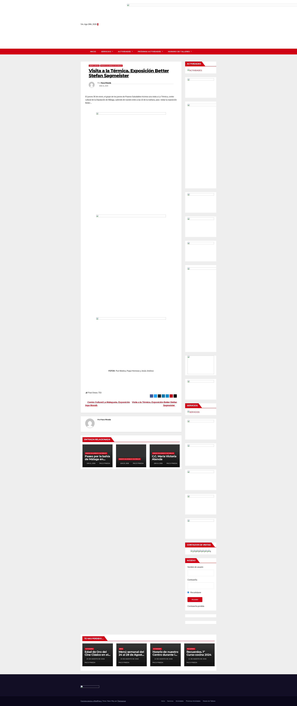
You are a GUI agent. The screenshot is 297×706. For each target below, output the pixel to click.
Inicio (93, 52)
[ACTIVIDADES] (194, 70)
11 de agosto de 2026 (197, 659)
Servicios (106, 52)
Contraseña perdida (195, 606)
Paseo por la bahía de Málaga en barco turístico (97, 459)
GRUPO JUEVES (94, 65)
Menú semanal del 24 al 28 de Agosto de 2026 (131, 654)
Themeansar (121, 701)
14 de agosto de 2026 (163, 659)
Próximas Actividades (150, 52)
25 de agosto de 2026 (96, 659)
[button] (215, 51)
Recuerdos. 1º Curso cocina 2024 (199, 653)
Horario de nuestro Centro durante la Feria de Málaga (165, 654)
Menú (121, 648)
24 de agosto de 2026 (130, 659)
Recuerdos (191, 648)
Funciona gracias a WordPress (91, 701)
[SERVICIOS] (193, 412)
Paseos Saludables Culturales (111, 65)
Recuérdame (195, 593)
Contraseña (192, 580)
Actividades (124, 52)
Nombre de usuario (195, 567)
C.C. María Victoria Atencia (164, 458)
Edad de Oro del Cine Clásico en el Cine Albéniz (96, 654)
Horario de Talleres (179, 52)
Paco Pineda (106, 83)
